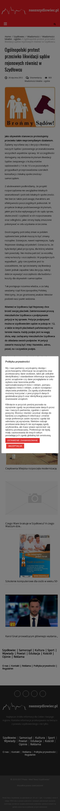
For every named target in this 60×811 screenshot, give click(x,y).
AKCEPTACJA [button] (15, 446)
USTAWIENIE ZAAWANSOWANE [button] (22, 440)
